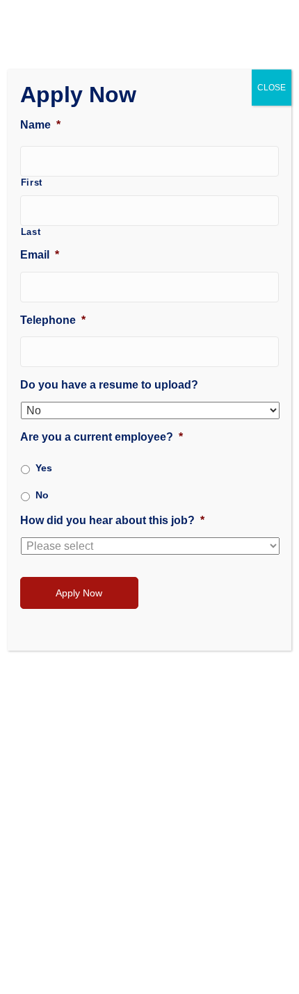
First (31, 182)
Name (40, 125)
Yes (43, 467)
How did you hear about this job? (112, 520)
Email (39, 255)
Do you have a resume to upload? (109, 385)
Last (31, 232)
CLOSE (271, 87)
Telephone (53, 320)
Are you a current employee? (101, 437)
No (42, 494)
